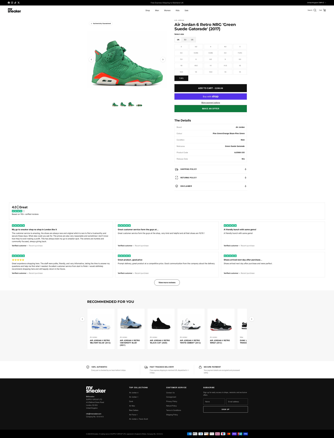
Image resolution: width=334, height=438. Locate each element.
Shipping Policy (172, 414)
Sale (186, 10)
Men (157, 10)
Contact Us (170, 392)
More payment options (210, 102)
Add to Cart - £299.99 (210, 88)
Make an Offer (210, 108)
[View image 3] (131, 104)
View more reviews (167, 282)
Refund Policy (171, 405)
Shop (147, 10)
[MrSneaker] (14, 10)
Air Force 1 (133, 414)
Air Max (132, 405)
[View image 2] (123, 104)
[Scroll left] (82, 319)
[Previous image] (91, 59)
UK (178, 39)
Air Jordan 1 (133, 397)
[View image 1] (115, 104)
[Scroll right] (251, 319)
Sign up (225, 409)
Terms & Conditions (173, 410)
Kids (177, 10)
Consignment (171, 397)
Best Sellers (133, 410)
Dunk (131, 401)
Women (167, 10)
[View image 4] (139, 104)
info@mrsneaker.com (93, 414)
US (192, 39)
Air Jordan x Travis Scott (138, 419)
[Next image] (163, 59)
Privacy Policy (171, 401)
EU (185, 39)
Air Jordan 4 (133, 392)
